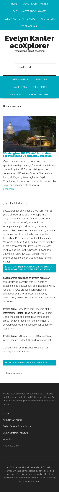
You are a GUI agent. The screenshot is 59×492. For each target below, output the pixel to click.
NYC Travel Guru (11, 446)
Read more (9, 189)
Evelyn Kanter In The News (15, 433)
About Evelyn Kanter (12, 420)
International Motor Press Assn (19, 313)
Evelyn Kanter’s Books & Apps (17, 426)
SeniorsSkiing (44, 336)
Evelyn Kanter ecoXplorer (29, 42)
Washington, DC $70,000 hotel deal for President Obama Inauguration (27, 154)
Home (6, 106)
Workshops (8, 439)
